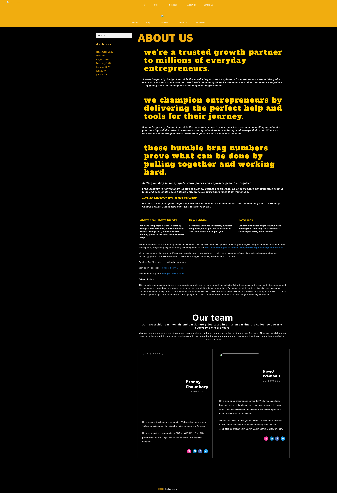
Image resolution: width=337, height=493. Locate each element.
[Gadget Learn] (13, 5)
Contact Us (208, 4)
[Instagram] (189, 451)
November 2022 (104, 51)
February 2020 (103, 63)
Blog (156, 4)
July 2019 (101, 70)
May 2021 (101, 55)
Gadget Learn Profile (173, 273)
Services (173, 4)
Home (143, 4)
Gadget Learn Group (172, 268)
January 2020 (103, 67)
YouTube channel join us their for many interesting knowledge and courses (244, 247)
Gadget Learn (171, 489)
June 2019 (101, 74)
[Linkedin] (195, 451)
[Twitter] (206, 451)
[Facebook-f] (200, 451)
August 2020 (102, 59)
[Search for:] (114, 35)
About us (191, 4)
